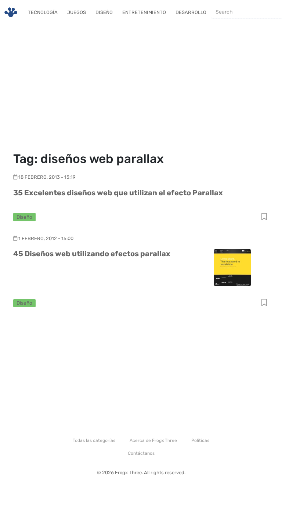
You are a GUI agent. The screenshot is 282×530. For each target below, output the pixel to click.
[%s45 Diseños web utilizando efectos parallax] (232, 267)
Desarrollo (191, 12)
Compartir (264, 217)
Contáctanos (141, 453)
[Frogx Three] (10, 12)
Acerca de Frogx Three (153, 440)
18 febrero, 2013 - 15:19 (47, 177)
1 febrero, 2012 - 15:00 (45, 238)
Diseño (104, 12)
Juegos (76, 12)
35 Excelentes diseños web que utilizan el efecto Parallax (118, 192)
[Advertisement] (141, 88)
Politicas (200, 440)
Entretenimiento (144, 12)
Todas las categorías (94, 440)
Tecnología (43, 12)
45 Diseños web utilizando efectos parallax (91, 253)
